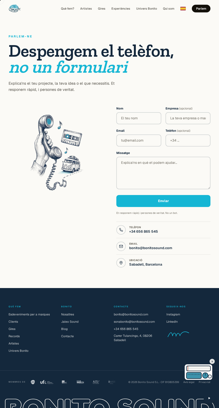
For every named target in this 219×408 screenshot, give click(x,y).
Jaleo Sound (69, 322)
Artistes (86, 8)
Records (14, 336)
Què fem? (67, 8)
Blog (64, 329)
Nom (119, 108)
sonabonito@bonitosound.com (134, 322)
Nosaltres (67, 314)
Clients (13, 322)
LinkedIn (172, 322)
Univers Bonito (146, 8)
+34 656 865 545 (143, 231)
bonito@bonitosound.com (150, 248)
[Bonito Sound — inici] (15, 9)
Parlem (201, 8)
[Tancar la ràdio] (212, 361)
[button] (190, 368)
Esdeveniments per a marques (29, 314)
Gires (101, 8)
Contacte (67, 336)
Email (120, 131)
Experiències (120, 8)
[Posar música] (209, 398)
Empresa (179, 108)
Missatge (123, 153)
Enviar (163, 201)
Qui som (168, 8)
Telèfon (178, 131)
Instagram (173, 314)
